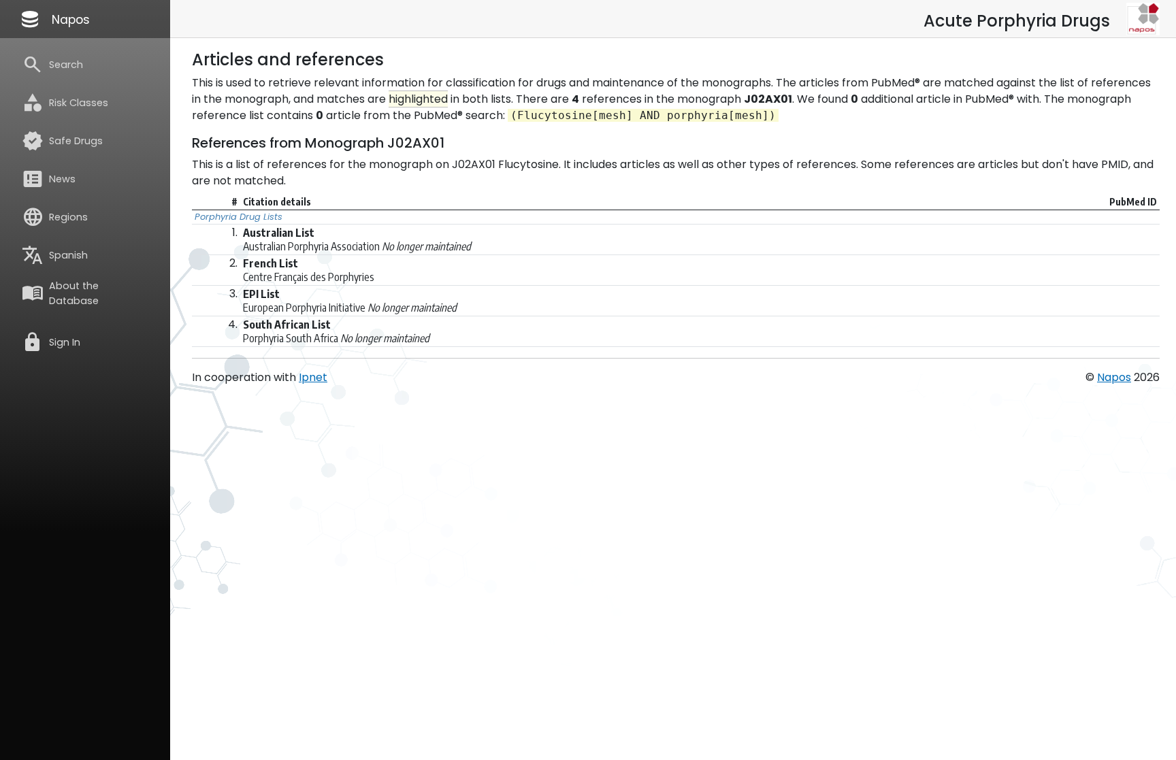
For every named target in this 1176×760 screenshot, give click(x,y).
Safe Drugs (62, 141)
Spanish (55, 255)
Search (52, 65)
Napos (54, 19)
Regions (55, 217)
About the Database (60, 293)
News (49, 179)
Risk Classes (65, 103)
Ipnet (313, 377)
